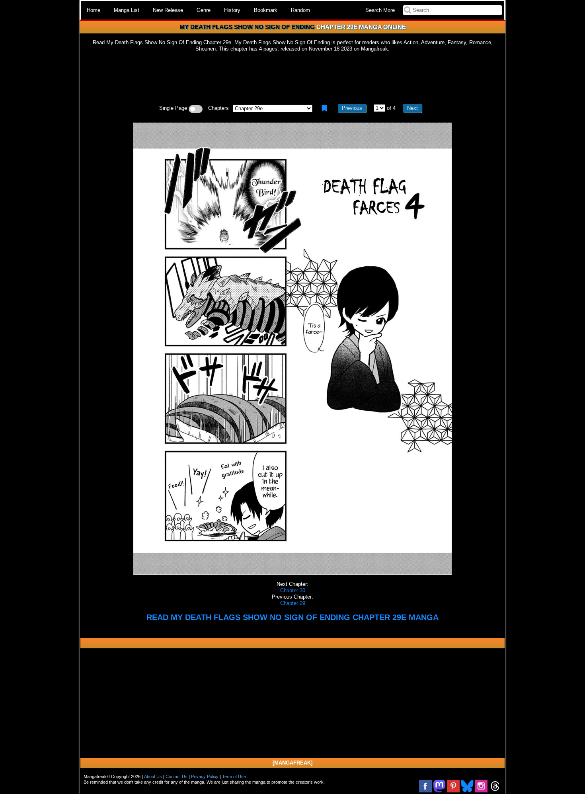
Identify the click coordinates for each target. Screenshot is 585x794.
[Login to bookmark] (324, 108)
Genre (204, 10)
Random (300, 10)
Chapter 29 (292, 603)
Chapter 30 (292, 590)
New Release (168, 10)
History (232, 10)
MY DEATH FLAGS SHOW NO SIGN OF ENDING (247, 26)
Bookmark (265, 10)
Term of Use (234, 776)
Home (93, 10)
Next (412, 108)
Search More (380, 10)
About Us (153, 776)
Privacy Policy (204, 776)
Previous (352, 108)
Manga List (126, 10)
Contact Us (176, 776)
